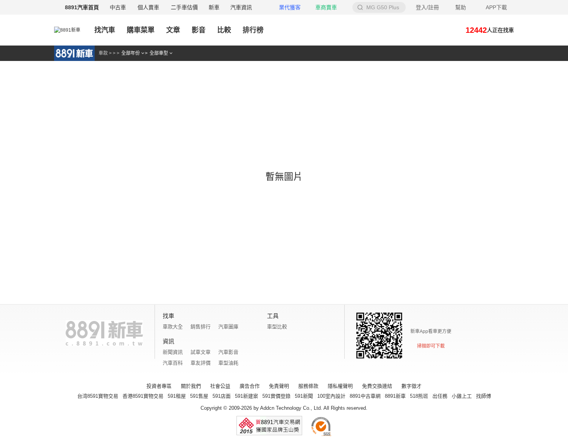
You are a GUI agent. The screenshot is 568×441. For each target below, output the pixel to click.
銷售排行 (200, 326)
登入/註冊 (427, 7)
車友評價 (200, 363)
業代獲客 (290, 7)
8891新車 (395, 396)
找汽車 (104, 30)
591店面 (222, 396)
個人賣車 (148, 7)
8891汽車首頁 (82, 7)
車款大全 (173, 326)
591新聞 (304, 396)
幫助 (460, 7)
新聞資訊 (173, 352)
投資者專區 (159, 386)
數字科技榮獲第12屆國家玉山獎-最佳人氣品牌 (269, 425)
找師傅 (483, 396)
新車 (214, 7)
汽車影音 (228, 352)
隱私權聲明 (340, 386)
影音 (199, 31)
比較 (224, 30)
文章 (173, 30)
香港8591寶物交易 (142, 396)
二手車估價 (184, 7)
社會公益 (220, 386)
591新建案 (246, 396)
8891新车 (74, 53)
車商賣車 (326, 7)
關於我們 (191, 386)
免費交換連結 (377, 386)
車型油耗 (228, 363)
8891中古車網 (365, 396)
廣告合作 (250, 386)
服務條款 (308, 386)
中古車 (118, 7)
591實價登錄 (276, 396)
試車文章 (200, 352)
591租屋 (177, 396)
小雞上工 (462, 396)
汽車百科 (173, 363)
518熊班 (419, 396)
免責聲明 (279, 386)
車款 (103, 53)
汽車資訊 (241, 7)
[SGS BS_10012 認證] (321, 425)
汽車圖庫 (228, 326)
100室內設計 (331, 396)
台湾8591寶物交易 (97, 396)
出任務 (439, 396)
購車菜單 (141, 30)
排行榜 (253, 30)
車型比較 (277, 326)
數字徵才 (411, 386)
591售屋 (199, 396)
